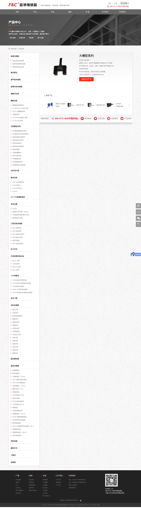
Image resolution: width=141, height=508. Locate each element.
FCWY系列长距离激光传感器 (21, 283)
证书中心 (18, 487)
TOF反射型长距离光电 (19, 280)
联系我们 (122, 12)
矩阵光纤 (15, 341)
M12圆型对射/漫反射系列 (20, 134)
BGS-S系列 (15, 270)
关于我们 (105, 12)
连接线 (13, 462)
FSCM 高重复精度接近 (19, 417)
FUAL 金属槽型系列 (18, 111)
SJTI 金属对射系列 (18, 234)
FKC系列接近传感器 (18, 420)
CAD (17, 485)
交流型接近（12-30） (19, 386)
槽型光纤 (15, 319)
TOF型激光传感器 (18, 286)
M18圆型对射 (16, 159)
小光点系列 (16, 264)
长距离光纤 (16, 328)
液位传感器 (16, 240)
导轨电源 (14, 441)
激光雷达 (14, 72)
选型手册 (18, 493)
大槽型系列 (16, 114)
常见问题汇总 (46, 496)
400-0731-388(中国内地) (119, 6)
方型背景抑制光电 (17, 256)
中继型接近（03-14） (19, 414)
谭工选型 (45, 487)
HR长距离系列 (17, 143)
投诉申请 (31, 487)
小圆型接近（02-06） (19, 376)
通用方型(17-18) (17, 389)
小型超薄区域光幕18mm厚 (20, 215)
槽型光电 (14, 101)
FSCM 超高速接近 (18, 401)
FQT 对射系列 (16, 228)
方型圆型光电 (16, 126)
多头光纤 (15, 347)
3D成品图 (18, 479)
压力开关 (14, 249)
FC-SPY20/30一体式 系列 (20, 108)
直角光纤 (15, 344)
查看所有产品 (86, 79)
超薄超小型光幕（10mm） (20, 211)
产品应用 (45, 490)
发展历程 (58, 482)
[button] (42, 105)
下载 (52, 12)
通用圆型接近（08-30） (19, 432)
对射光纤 (15, 337)
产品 (35, 12)
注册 (115, 3)
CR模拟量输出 (16, 152)
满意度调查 (32, 485)
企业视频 (45, 485)
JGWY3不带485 (17, 188)
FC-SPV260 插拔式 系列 (20, 117)
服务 (70, 12)
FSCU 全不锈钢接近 (18, 383)
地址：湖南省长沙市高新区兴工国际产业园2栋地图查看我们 (77, 485)
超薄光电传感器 (16, 86)
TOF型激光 (15, 275)
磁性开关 (14, 448)
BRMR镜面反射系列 (18, 137)
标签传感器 (15, 56)
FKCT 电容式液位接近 (19, 379)
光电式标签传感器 (18, 67)
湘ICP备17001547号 (84, 505)
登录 (109, 3)
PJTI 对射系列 (16, 231)
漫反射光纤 (16, 322)
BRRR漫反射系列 (17, 140)
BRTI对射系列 (16, 155)
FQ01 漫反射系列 (17, 243)
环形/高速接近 (16, 435)
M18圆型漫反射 (17, 162)
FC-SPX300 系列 (17, 120)
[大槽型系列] (60, 67)
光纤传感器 (15, 305)
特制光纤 (15, 350)
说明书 (17, 482)
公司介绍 (58, 479)
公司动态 (45, 493)
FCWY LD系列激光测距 (19, 289)
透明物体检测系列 (18, 105)
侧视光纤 (15, 353)
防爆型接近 (16, 392)
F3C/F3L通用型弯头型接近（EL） (23, 426)
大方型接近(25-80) (18, 395)
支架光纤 (15, 313)
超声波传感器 (16, 79)
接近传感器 (15, 366)
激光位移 (14, 177)
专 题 (87, 12)
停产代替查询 (19, 490)
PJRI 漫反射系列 (17, 237)
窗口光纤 (15, 310)
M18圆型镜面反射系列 (19, 131)
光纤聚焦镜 (16, 331)
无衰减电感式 (16, 429)
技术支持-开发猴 (95, 505)
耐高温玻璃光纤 (17, 316)
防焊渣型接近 (16, 423)
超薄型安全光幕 (17, 218)
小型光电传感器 (16, 223)
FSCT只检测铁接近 (18, 197)
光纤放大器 (15, 170)
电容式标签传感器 (18, 61)
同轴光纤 (15, 325)
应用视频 (45, 479)
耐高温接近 (16, 373)
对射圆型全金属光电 (18, 165)
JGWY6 (14, 191)
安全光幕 (14, 204)
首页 (17, 12)
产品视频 (45, 482)
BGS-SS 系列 (16, 267)
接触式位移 (15, 94)
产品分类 (21, 49)
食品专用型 (16, 398)
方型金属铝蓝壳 (17, 410)
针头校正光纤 (16, 334)
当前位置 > (14, 49)
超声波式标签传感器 (18, 64)
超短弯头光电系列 (18, 146)
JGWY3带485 (16, 185)
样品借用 (31, 479)
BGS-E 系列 (16, 260)
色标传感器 (16, 149)
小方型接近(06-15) (18, 404)
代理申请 (31, 482)
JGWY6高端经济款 (18, 182)
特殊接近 (15, 407)
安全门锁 (14, 298)
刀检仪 (13, 455)
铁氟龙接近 (16, 370)
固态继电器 (15, 359)
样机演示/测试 (33, 490)
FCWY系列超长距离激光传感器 (22, 292)
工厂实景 (58, 485)
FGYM (14, 208)
